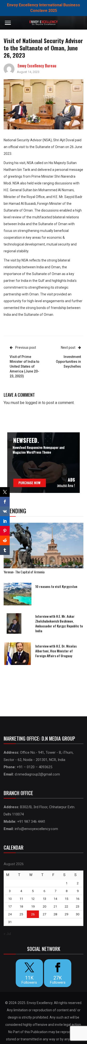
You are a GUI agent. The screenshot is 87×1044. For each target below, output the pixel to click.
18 (21, 906)
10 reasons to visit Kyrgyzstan (56, 586)
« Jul (7, 934)
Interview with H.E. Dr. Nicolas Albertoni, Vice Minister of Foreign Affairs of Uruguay (56, 650)
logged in (33, 402)
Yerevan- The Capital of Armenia (24, 571)
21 (55, 906)
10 (10, 899)
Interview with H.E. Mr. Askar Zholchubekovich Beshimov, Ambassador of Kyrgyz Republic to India (59, 623)
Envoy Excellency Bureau (37, 66)
